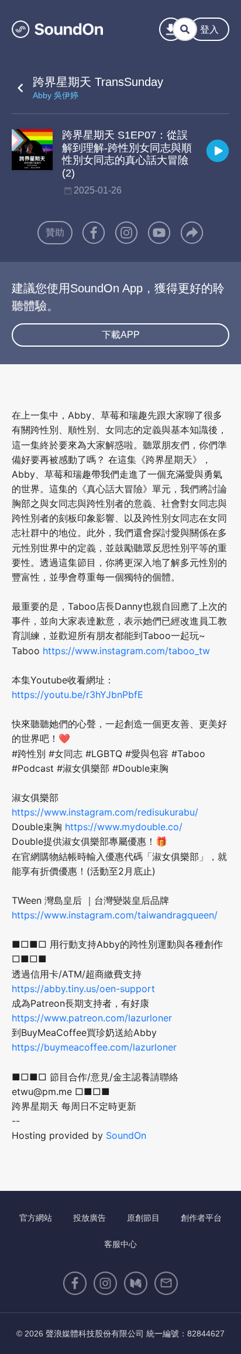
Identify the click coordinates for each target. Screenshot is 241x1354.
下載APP (121, 335)
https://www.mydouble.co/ (124, 827)
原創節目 (143, 1217)
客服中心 (120, 1244)
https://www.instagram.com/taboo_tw (126, 651)
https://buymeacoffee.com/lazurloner (94, 1047)
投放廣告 (89, 1217)
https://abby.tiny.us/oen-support (83, 988)
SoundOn (126, 1135)
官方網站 (35, 1217)
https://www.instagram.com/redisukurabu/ (105, 812)
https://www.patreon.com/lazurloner (92, 1018)
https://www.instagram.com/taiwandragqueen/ (115, 915)
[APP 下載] (171, 29)
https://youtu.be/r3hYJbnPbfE (77, 694)
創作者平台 (201, 1217)
